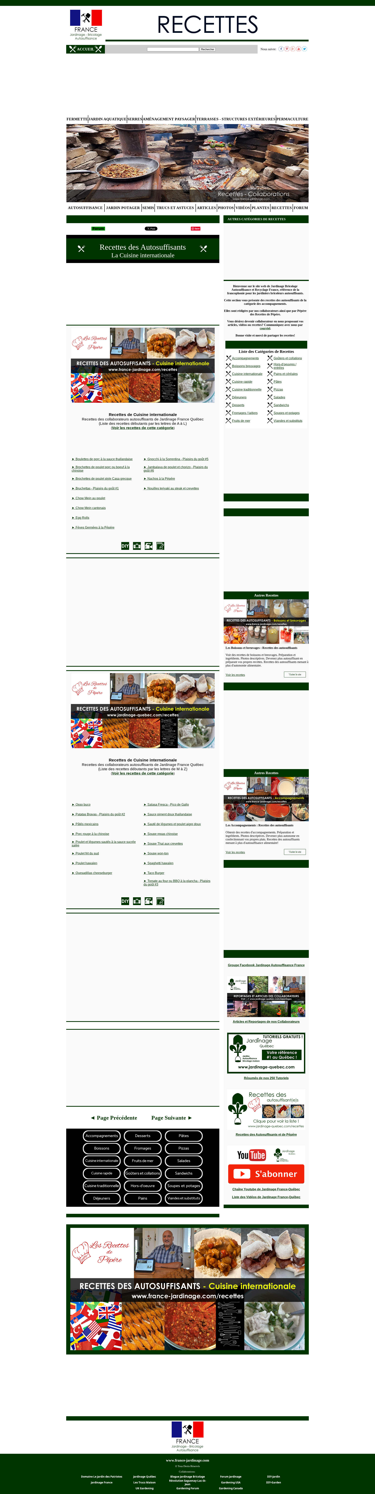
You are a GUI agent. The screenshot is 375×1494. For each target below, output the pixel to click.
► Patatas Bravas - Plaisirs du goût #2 (98, 814)
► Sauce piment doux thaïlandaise (168, 814)
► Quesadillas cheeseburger (92, 873)
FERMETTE (77, 119)
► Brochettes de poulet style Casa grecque (102, 478)
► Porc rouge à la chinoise (90, 834)
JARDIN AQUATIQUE (107, 119)
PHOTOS (226, 208)
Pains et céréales (286, 374)
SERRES (134, 119)
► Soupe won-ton (156, 853)
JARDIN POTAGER (123, 208)
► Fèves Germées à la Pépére (93, 527)
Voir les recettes (235, 674)
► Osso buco (81, 804)
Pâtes (278, 381)
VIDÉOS (243, 208)
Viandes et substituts (288, 420)
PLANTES (260, 208)
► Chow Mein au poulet (88, 498)
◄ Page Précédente (113, 1118)
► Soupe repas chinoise (161, 834)
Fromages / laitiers (245, 413)
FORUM (301, 208)
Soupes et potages (287, 413)
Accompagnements (245, 358)
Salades (279, 397)
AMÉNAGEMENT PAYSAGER (169, 119)
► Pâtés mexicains (85, 824)
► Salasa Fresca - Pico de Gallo (166, 804)
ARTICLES (206, 208)
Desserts (238, 405)
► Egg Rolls (80, 517)
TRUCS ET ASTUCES (175, 208)
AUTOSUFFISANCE (85, 208)
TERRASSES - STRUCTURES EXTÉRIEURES (235, 119)
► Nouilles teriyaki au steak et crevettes (171, 488)
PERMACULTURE (292, 119)
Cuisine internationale (247, 374)
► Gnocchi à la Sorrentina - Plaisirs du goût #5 (176, 459)
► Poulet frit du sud (85, 853)
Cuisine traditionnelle (247, 389)
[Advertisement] (187, 84)
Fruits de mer (241, 420)
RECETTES (281, 208)
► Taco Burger (154, 873)
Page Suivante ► (172, 1118)
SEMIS (148, 208)
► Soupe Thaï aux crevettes (163, 843)
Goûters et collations (288, 358)
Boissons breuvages (246, 366)
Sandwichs (281, 405)
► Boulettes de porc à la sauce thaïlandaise (102, 459)
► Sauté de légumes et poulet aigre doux (172, 824)
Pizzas (278, 389)
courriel (265, 328)
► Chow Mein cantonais (89, 508)
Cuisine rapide (242, 381)
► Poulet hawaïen (84, 863)
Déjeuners (239, 397)
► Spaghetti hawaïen (158, 863)
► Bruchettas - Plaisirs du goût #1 (95, 488)
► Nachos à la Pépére (159, 478)
